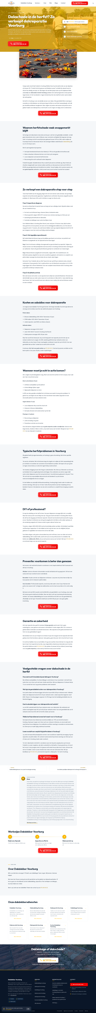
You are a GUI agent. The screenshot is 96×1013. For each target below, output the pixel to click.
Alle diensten (38, 1003)
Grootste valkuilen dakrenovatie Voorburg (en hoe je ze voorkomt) (59, 985)
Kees (12, 38)
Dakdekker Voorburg (26, 3)
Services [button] (37, 3)
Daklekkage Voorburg (39, 990)
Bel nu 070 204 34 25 (78, 984)
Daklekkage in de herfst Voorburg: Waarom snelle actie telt (59, 992)
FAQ (50, 3)
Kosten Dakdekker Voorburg (41, 1000)
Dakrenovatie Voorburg (40, 993)
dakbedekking (66, 142)
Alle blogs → (55, 1003)
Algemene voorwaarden (68, 1011)
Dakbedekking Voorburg (40, 983)
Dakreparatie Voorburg (18, 13)
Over (45, 3)
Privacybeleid (59, 1011)
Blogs (56, 3)
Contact (63, 3)
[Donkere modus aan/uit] (93, 3)
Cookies (76, 1011)
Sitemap (86, 1011)
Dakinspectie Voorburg (40, 986)
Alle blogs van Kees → (32, 822)
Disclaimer (81, 1011)
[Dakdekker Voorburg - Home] (11, 3)
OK (28, 1008)
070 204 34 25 (49, 348)
